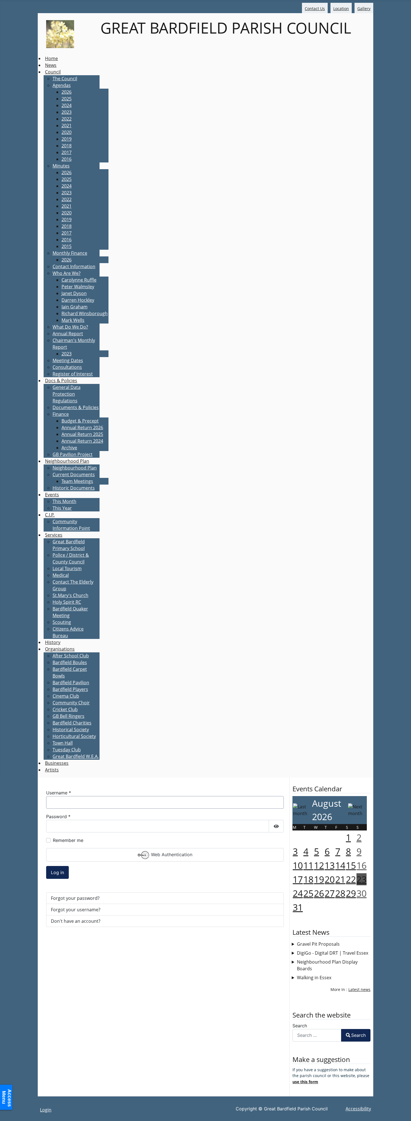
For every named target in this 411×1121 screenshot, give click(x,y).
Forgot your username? (75, 910)
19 (319, 879)
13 (330, 865)
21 (340, 879)
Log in (57, 872)
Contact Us (315, 8)
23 (361, 879)
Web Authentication (171, 855)
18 (308, 879)
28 (340, 893)
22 (351, 879)
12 (319, 865)
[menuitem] (52, 58)
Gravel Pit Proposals (318, 944)
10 (298, 865)
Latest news (359, 989)
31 (298, 907)
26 (319, 893)
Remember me (68, 840)
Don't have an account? (75, 921)
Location (341, 8)
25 (308, 893)
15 (351, 865)
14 (340, 865)
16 (361, 865)
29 (351, 893)
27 (330, 893)
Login (45, 1110)
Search (299, 1025)
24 (298, 893)
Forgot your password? (75, 898)
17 (298, 879)
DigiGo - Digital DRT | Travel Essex (332, 953)
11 (308, 865)
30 (361, 893)
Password (58, 816)
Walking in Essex (314, 977)
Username (58, 793)
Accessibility (358, 1109)
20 (330, 879)
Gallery (363, 8)
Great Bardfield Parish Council (223, 27)
